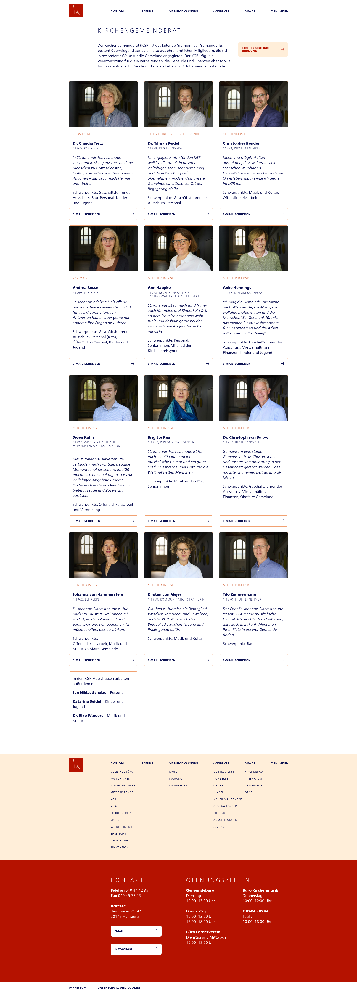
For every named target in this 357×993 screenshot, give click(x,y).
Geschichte (253, 785)
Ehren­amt (118, 833)
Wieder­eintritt (122, 826)
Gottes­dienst (223, 771)
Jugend (219, 826)
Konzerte (220, 778)
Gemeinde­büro (122, 771)
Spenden (117, 819)
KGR (113, 799)
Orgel (249, 792)
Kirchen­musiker (123, 785)
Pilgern (219, 812)
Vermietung (120, 840)
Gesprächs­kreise (226, 805)
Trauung (175, 778)
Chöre (218, 785)
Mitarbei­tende (122, 792)
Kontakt (118, 10)
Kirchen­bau (254, 771)
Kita (114, 805)
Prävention (120, 847)
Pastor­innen (120, 778)
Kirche (250, 10)
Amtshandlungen (183, 10)
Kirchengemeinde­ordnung (256, 49)
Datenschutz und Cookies (119, 987)
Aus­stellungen (225, 819)
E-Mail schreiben (86, 214)
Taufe (173, 771)
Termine (146, 10)
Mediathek (279, 10)
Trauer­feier (178, 785)
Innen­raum (253, 778)
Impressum (77, 987)
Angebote (221, 10)
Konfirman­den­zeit (228, 799)
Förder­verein (121, 812)
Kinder (218, 792)
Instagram (123, 949)
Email (119, 931)
